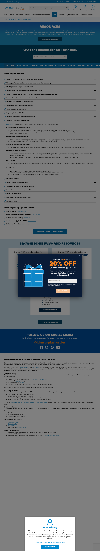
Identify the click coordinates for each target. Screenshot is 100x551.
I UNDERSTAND (50, 547)
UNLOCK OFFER (62, 291)
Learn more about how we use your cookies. (50, 542)
